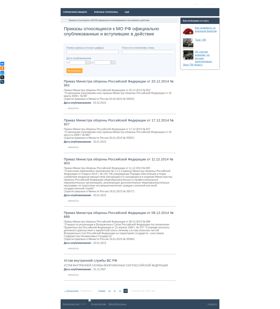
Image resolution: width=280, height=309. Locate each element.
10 (109, 291)
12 (120, 291)
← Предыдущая (71, 291)
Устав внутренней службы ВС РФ (90, 260)
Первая (101, 291)
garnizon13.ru (73, 108)
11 (115, 291)
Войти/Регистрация (117, 304)
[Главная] (63, 20)
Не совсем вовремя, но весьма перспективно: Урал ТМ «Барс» (197, 58)
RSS (174, 27)
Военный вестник (71, 304)
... (88, 62)
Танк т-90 (200, 39)
